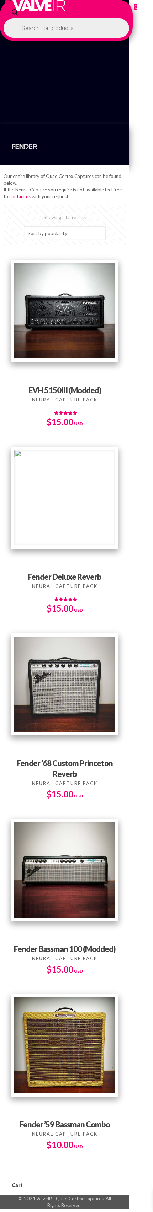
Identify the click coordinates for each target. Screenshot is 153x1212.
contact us (20, 196)
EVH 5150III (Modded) (64, 390)
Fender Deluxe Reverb (64, 576)
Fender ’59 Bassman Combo (65, 1124)
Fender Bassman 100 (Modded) (64, 949)
